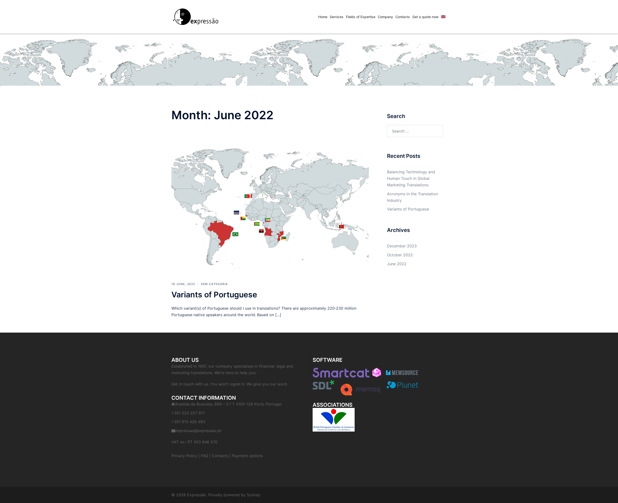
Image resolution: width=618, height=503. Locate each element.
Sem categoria (214, 284)
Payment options (247, 455)
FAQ (204, 455)
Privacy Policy (184, 455)
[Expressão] (195, 16)
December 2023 (402, 246)
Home (322, 17)
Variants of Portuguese (214, 294)
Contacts (220, 455)
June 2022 (397, 263)
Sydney (253, 494)
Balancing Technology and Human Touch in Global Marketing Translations (411, 178)
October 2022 (400, 254)
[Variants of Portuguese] (270, 201)
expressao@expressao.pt (198, 430)
